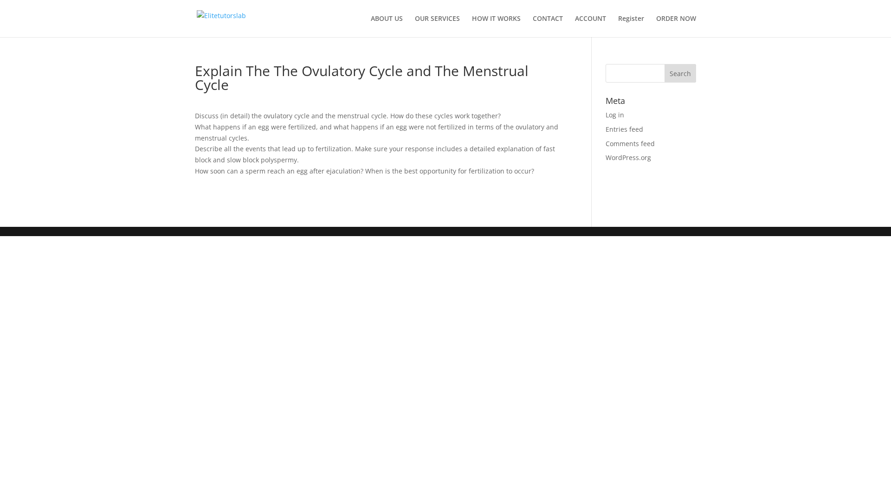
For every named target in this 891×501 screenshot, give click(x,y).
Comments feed (630, 143)
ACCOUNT (590, 19)
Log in (615, 114)
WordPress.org (628, 157)
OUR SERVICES (437, 19)
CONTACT (548, 19)
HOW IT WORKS (496, 19)
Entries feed (624, 129)
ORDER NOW (676, 19)
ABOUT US (387, 19)
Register (631, 19)
